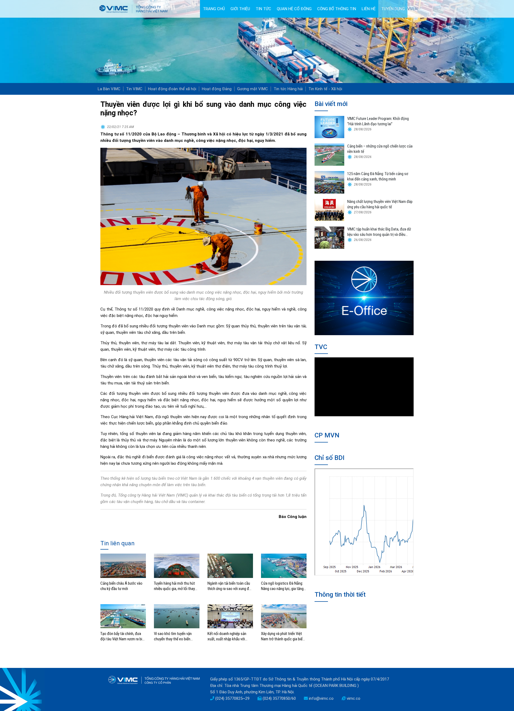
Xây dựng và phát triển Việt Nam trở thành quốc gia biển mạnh (282, 636)
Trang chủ (214, 8)
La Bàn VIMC (109, 88)
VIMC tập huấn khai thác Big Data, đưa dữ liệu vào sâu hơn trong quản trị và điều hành (379, 232)
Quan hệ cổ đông (294, 8)
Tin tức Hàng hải (288, 88)
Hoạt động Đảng (217, 88)
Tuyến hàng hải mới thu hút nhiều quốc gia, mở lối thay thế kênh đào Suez (174, 586)
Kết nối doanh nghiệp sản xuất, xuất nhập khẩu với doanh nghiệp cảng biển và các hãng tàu (227, 636)
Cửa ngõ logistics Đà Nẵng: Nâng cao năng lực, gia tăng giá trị (282, 586)
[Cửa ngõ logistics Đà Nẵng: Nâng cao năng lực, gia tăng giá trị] (284, 565)
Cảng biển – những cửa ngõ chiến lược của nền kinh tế (380, 149)
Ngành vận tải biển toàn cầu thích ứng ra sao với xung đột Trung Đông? (229, 586)
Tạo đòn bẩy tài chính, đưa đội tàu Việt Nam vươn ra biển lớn (123, 636)
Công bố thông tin (336, 8)
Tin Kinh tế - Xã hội (325, 88)
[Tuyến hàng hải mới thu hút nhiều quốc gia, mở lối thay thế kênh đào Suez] (176, 565)
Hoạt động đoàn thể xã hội (172, 88)
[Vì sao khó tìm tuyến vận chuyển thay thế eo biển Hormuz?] (176, 616)
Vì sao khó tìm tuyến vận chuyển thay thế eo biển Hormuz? (173, 636)
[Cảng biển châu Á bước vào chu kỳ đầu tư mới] (123, 565)
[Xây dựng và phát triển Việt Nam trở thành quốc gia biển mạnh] (284, 616)
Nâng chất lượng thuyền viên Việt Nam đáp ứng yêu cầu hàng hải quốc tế (380, 204)
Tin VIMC (134, 88)
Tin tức (263, 8)
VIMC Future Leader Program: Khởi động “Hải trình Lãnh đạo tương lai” (378, 121)
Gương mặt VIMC (252, 88)
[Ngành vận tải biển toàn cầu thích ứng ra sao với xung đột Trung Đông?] (230, 565)
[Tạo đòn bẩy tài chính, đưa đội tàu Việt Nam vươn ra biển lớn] (123, 616)
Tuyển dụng (393, 8)
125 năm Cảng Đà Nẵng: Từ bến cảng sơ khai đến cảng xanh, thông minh (377, 176)
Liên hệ (369, 8)
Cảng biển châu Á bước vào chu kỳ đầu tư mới (121, 586)
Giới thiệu (240, 8)
